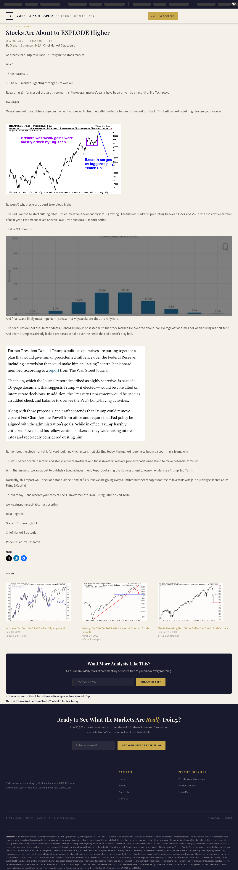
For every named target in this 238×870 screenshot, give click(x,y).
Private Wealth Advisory (191, 779)
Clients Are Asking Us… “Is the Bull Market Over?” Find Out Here (193, 628)
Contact (123, 799)
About (122, 786)
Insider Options (187, 786)
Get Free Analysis (163, 16)
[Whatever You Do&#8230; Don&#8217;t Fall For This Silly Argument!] (42, 602)
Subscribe (124, 792)
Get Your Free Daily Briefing (141, 745)
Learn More (184, 792)
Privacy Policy (213, 818)
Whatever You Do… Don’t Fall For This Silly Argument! (35, 628)
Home (122, 779)
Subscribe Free (151, 682)
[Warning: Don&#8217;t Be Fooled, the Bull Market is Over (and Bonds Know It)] (118, 602)
